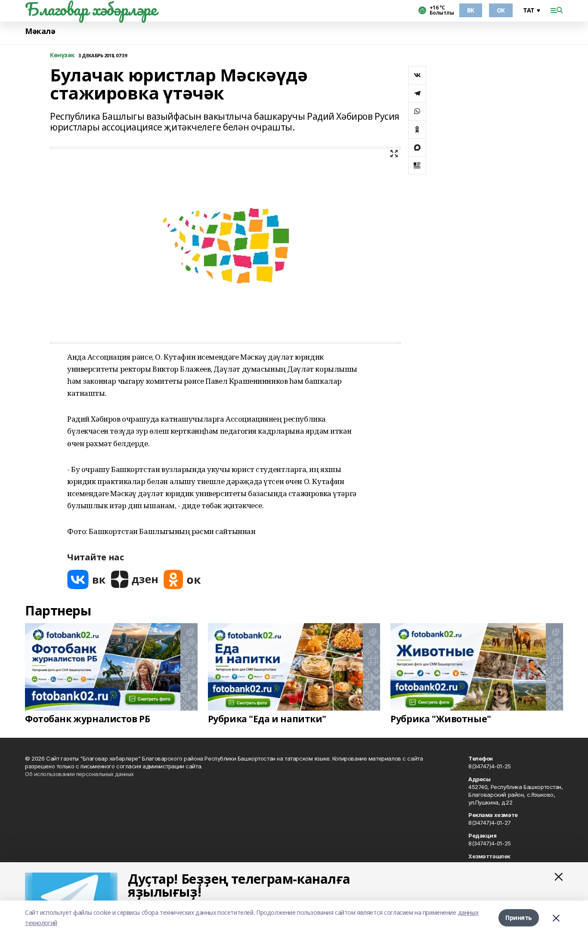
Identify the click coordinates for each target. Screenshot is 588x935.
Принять (518, 917)
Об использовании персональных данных (79, 773)
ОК (501, 10)
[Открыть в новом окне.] (86, 579)
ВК (470, 10)
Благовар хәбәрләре (90, 9)
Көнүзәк (62, 55)
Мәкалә (40, 31)
